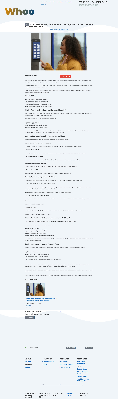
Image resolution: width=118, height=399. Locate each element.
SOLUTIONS (44, 2)
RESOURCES (68, 2)
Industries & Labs (66, 365)
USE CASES (52, 2)
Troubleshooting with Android (83, 380)
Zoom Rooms (65, 367)
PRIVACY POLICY (69, 394)
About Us (28, 362)
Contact (28, 367)
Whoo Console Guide (82, 372)
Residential (64, 362)
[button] (61, 76)
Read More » (29, 305)
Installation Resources (81, 362)
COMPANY (60, 2)
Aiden (44, 365)
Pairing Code (82, 376)
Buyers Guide (82, 369)
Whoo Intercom (48, 362)
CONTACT (43, 4)
